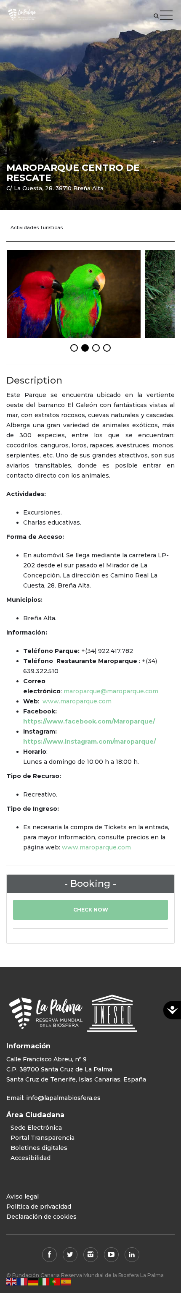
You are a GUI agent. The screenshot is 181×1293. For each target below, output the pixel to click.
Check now (90, 909)
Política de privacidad (38, 1206)
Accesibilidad (31, 1158)
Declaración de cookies (41, 1216)
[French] (22, 1281)
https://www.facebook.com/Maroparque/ (89, 721)
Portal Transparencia (43, 1137)
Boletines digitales (39, 1148)
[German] (33, 1281)
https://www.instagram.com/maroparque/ (89, 741)
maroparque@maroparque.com (111, 691)
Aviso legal (22, 1196)
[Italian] (44, 1281)
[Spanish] (66, 1281)
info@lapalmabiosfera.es (63, 1098)
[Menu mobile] (166, 16)
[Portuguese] (55, 1281)
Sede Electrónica (36, 1127)
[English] (11, 1281)
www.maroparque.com (77, 701)
